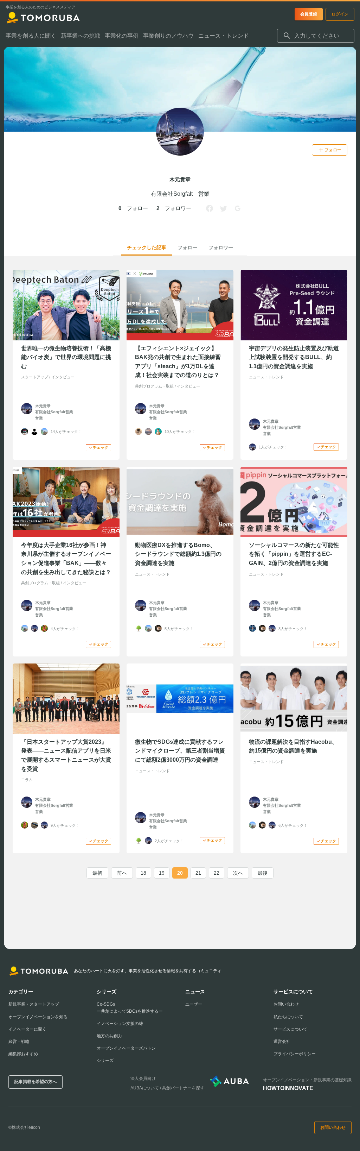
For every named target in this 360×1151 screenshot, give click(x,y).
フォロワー (220, 247)
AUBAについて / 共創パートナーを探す (167, 1088)
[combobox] (315, 36)
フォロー (187, 247)
